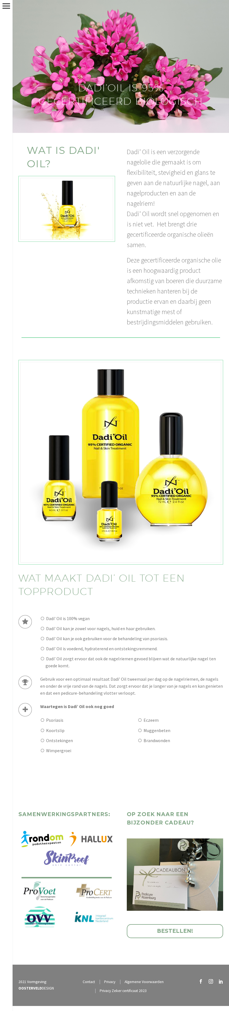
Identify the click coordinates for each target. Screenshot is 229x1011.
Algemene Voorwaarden (144, 981)
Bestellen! (175, 931)
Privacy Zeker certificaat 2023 (123, 990)
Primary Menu (6, 6)
